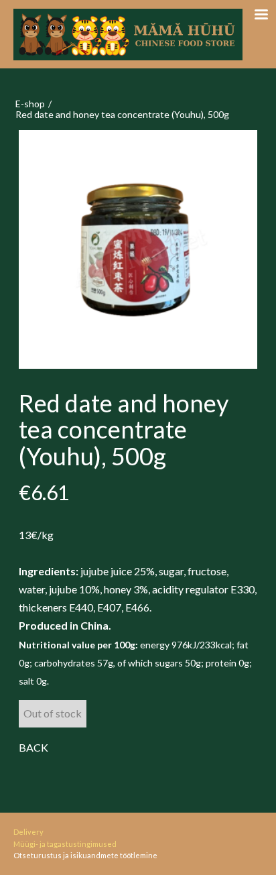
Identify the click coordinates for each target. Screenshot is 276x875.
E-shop (30, 103)
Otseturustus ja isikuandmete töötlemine (85, 855)
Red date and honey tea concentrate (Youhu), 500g (122, 114)
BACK (33, 747)
